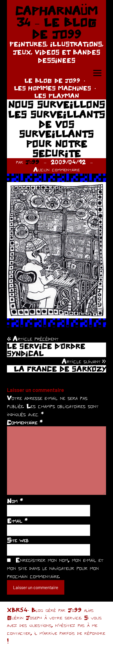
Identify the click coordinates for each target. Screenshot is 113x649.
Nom (15, 501)
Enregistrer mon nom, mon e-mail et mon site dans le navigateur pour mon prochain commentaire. (55, 568)
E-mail (17, 520)
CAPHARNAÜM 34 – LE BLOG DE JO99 (56, 22)
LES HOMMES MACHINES (52, 88)
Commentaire (25, 422)
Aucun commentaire (56, 169)
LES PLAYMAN (56, 95)
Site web (18, 540)
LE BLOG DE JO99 (52, 80)
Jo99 (32, 162)
